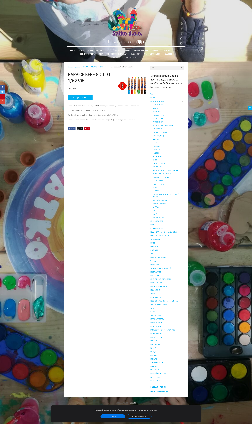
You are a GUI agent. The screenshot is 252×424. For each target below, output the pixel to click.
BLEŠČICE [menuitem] (156, 207)
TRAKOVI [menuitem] (156, 191)
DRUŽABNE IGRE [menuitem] (156, 297)
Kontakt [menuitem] (99, 50)
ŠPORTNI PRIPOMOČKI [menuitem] (158, 304)
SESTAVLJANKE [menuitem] (155, 272)
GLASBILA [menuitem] (153, 355)
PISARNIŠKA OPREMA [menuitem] (158, 373)
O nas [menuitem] (90, 50)
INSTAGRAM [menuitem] (122, 54)
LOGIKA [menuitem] (153, 348)
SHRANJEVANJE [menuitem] (155, 370)
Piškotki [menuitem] (133, 403)
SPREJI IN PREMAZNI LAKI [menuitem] (161, 177)
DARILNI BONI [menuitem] (155, 381)
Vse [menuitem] (151, 94)
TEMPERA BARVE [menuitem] (158, 129)
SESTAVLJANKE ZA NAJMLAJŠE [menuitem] (161, 268)
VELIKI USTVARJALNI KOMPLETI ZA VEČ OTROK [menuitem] (166, 195)
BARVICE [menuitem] (156, 139)
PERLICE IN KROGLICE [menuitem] (160, 204)
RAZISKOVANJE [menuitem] (155, 326)
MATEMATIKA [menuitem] (155, 344)
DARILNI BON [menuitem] (135, 54)
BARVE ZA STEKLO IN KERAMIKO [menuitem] (163, 125)
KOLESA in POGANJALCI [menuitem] (158, 257)
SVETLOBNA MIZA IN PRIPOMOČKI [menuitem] (162, 330)
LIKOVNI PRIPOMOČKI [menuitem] (160, 132)
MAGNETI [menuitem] (156, 211)
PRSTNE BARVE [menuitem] (158, 112)
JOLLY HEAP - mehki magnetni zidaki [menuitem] (163, 232)
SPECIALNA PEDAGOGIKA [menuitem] (159, 236)
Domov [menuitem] (72, 50)
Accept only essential (139, 416)
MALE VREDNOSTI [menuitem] (156, 221)
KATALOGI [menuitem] (168, 54)
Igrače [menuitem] (128, 50)
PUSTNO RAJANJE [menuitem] (158, 218)
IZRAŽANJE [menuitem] (154, 341)
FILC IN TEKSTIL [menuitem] (158, 181)
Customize (153, 410)
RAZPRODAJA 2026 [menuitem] (157, 228)
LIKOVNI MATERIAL (90, 67)
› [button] (183, 101)
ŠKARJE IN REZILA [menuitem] (158, 184)
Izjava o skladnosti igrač (159, 392)
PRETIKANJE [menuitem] (154, 275)
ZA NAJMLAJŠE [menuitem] (155, 239)
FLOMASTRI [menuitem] (156, 150)
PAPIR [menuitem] (155, 187)
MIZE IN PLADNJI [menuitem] (156, 333)
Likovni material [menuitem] (141, 50)
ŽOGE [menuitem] (152, 308)
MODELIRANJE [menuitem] (157, 156)
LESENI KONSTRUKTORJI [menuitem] (159, 286)
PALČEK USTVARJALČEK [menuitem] (152, 54)
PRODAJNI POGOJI (158, 387)
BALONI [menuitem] (155, 108)
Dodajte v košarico (80, 97)
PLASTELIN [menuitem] (156, 153)
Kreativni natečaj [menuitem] (87, 54)
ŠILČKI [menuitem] (155, 143)
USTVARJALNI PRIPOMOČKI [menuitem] (162, 174)
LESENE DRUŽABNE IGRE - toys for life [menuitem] (164, 301)
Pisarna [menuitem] (155, 50)
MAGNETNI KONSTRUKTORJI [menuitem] (160, 279)
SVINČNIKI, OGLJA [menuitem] (159, 136)
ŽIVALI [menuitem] (152, 254)
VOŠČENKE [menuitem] (156, 146)
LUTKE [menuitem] (152, 243)
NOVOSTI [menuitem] (153, 225)
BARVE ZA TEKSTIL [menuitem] (159, 118)
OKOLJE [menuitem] (153, 352)
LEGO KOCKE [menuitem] (155, 290)
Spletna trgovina (74, 67)
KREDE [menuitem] (155, 160)
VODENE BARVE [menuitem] (158, 122)
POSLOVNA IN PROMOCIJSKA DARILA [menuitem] (126, 58)
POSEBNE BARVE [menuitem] (158, 115)
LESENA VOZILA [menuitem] (156, 265)
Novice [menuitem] (81, 50)
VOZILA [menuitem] (153, 261)
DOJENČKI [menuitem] (154, 250)
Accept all (113, 416)
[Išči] (182, 68)
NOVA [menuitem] (152, 97)
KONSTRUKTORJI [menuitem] (156, 283)
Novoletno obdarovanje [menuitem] (172, 50)
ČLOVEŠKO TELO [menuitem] (156, 337)
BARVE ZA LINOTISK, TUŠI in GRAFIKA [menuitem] (165, 170)
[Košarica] (250, 108)
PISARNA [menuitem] (153, 366)
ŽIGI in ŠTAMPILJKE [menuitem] (157, 377)
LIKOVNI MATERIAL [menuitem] (157, 101)
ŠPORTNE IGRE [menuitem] (155, 315)
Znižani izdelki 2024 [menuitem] (107, 54)
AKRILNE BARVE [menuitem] (158, 105)
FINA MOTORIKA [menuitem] (156, 323)
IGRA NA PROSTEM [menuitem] (157, 319)
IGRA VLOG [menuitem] (154, 246)
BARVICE (103, 67)
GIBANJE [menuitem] (153, 312)
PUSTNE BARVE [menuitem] (158, 167)
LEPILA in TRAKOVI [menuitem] (159, 163)
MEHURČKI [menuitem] (154, 359)
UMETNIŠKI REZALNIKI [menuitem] (160, 200)
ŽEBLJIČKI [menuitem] (153, 294)
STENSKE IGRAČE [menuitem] (156, 362)
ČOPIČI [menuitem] (155, 214)
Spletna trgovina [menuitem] (114, 50)
